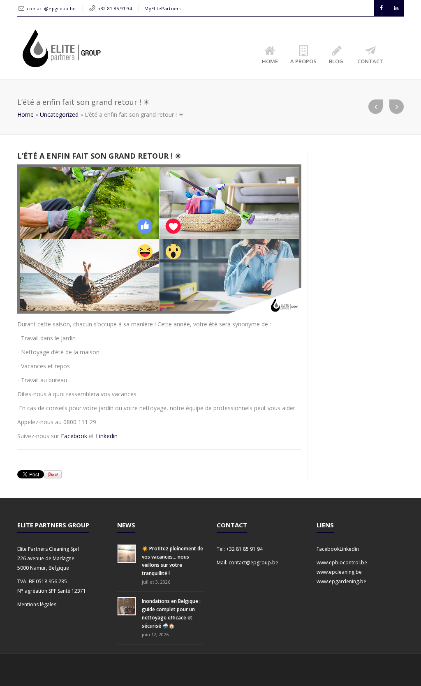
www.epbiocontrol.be (342, 562)
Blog (336, 61)
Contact (370, 61)
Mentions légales (36, 604)
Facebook (75, 436)
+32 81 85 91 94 (115, 8)
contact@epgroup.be (51, 8)
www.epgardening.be (341, 581)
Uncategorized (59, 114)
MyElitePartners (162, 8)
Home (270, 61)
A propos (303, 61)
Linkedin (107, 436)
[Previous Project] (375, 106)
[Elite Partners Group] (61, 48)
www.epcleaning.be (339, 571)
